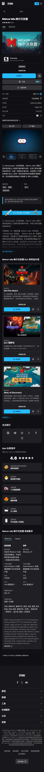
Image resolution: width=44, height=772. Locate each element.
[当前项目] (11, 156)
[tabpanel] (22, 563)
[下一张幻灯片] (40, 156)
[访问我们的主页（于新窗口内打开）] (22, 433)
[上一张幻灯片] (3, 156)
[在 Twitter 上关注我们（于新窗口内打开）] (29, 433)
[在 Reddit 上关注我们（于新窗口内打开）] (15, 433)
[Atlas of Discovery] (22, 377)
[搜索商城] (4, 11)
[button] (22, 251)
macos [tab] (17, 539)
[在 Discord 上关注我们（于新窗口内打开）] (8, 433)
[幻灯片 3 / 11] (32, 156)
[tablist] (22, 539)
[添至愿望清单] (38, 309)
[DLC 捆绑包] (22, 327)
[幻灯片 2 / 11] (22, 156)
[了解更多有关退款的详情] (41, 98)
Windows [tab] (8, 539)
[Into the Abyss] (22, 274)
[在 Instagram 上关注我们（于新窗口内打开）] (22, 438)
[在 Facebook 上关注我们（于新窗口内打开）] (35, 433)
